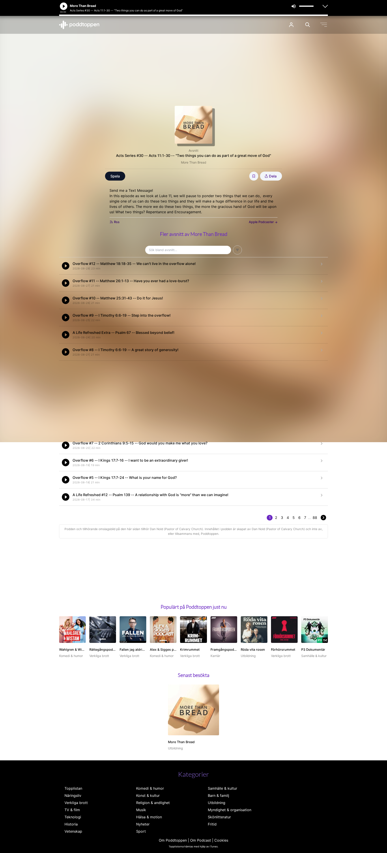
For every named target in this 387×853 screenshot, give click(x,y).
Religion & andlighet (153, 802)
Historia (71, 824)
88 (315, 517)
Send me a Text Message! (131, 190)
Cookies (221, 840)
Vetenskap (73, 831)
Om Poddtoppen (173, 840)
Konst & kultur (148, 795)
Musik (141, 810)
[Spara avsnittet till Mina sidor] (253, 176)
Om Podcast (200, 840)
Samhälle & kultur (222, 788)
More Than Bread (193, 162)
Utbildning (216, 802)
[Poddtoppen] (79, 24)
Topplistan (73, 788)
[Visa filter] (237, 249)
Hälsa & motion (149, 817)
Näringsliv (72, 795)
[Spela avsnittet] (65, 265)
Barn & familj (218, 795)
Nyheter (143, 824)
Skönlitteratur (219, 817)
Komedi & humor (150, 788)
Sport (141, 831)
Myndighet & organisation (229, 810)
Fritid (212, 824)
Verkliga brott (76, 802)
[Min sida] (291, 24)
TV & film (72, 810)
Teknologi (72, 817)
